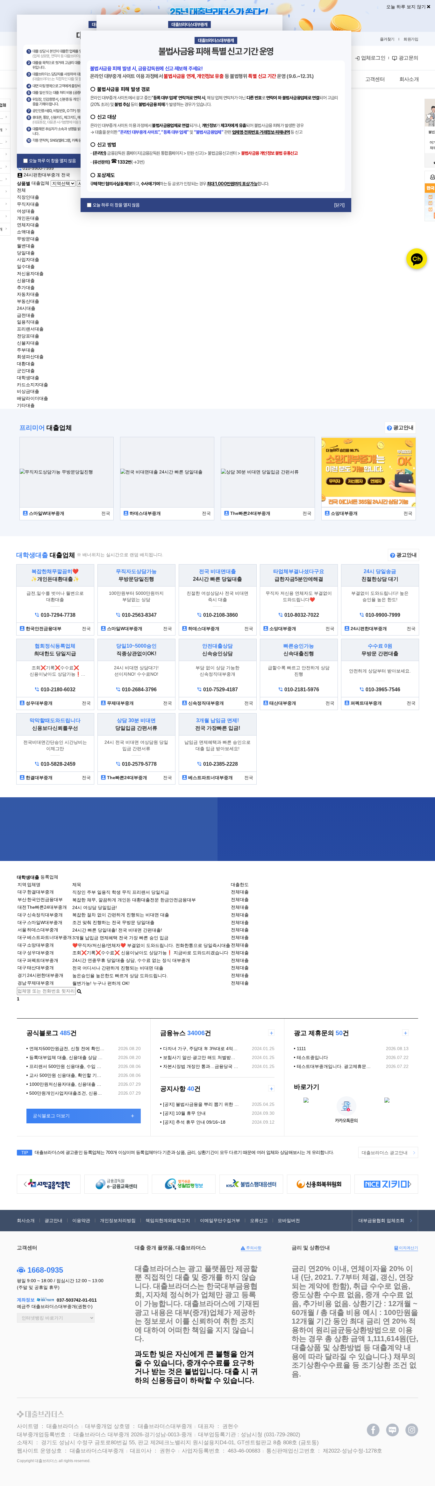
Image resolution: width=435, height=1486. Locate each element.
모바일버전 (289, 1220)
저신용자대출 (30, 273)
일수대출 (26, 266)
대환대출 (26, 363)
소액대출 (26, 231)
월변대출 (26, 245)
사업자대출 (28, 259)
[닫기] (339, 205)
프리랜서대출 (30, 328)
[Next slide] (410, 1184)
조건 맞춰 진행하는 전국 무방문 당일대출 (113, 922)
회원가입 (410, 39)
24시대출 (26, 308)
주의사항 (253, 1248)
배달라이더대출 (32, 398)
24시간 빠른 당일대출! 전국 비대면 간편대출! (117, 930)
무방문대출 (28, 238)
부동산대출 (28, 301)
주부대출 (26, 349)
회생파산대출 (30, 356)
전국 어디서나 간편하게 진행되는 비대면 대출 (117, 968)
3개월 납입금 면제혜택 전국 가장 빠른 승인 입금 (120, 937)
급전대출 (26, 314)
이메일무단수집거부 (220, 1220)
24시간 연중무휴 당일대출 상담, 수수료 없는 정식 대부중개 (131, 960)
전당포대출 (28, 335)
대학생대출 (28, 377)
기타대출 (26, 405)
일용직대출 (28, 321)
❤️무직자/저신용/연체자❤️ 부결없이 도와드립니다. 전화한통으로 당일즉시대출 (151, 945)
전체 (21, 190)
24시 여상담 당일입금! (94, 907)
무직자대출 (28, 204)
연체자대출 (28, 224)
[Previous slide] (25, 1184)
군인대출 (26, 370)
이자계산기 (408, 1248)
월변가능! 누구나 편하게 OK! (101, 982)
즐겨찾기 (387, 39)
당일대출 (26, 252)
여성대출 (26, 211)
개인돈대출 (28, 217)
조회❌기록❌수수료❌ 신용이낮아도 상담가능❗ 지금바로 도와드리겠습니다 (150, 952)
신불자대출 (28, 342)
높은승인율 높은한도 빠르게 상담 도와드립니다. (120, 975)
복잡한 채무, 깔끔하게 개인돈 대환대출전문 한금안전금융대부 (134, 899)
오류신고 (259, 1220)
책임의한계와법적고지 (168, 1220)
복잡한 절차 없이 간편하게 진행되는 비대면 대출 (120, 914)
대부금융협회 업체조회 (381, 1220)
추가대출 (26, 287)
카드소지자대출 (32, 384)
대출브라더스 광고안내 (385, 1152)
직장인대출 (28, 197)
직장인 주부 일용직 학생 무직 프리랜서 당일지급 (120, 892)
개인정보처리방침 (118, 1220)
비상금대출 (28, 391)
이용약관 (81, 1220)
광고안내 (403, 427)
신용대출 (26, 280)
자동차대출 (28, 294)
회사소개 (26, 1220)
